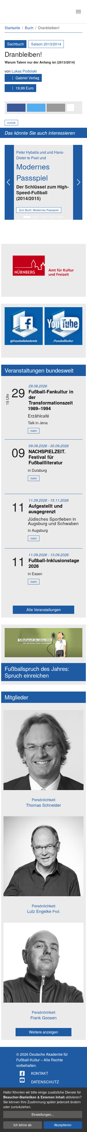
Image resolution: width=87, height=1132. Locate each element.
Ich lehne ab (22, 1124)
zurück (11, 122)
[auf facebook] (22, 1073)
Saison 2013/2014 (46, 44)
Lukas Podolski (24, 71)
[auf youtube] (22, 1080)
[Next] (77, 182)
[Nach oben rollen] (79, 1124)
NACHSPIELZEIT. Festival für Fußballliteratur (47, 457)
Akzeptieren (62, 1124)
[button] (16, 108)
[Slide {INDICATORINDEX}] (26, 217)
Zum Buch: (39, 210)
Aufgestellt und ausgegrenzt (45, 508)
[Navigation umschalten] (78, 12)
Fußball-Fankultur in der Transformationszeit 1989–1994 (50, 399)
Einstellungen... (43, 1114)
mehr (33, 431)
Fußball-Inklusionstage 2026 (54, 563)
